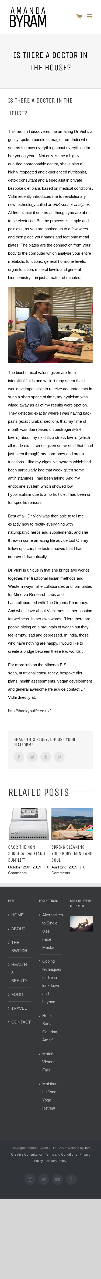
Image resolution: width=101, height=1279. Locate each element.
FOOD (17, 994)
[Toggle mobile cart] (79, 16)
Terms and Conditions (61, 1154)
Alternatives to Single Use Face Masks (50, 931)
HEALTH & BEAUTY (19, 972)
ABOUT (18, 928)
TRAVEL (19, 1008)
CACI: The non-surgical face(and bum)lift (26, 853)
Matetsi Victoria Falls (48, 1061)
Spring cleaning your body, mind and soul (71, 853)
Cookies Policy (55, 1161)
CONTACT (19, 1022)
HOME (17, 915)
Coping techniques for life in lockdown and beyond (50, 981)
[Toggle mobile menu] (90, 16)
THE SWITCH (19, 946)
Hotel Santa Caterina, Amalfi (50, 1027)
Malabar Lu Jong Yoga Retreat (49, 1095)
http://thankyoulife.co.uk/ (29, 711)
